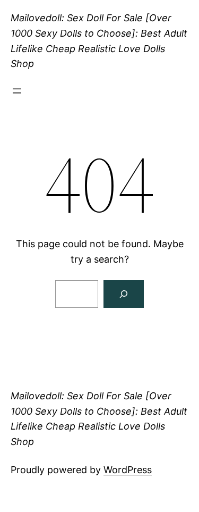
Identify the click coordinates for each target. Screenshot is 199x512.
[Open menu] (17, 91)
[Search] (123, 294)
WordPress (127, 469)
